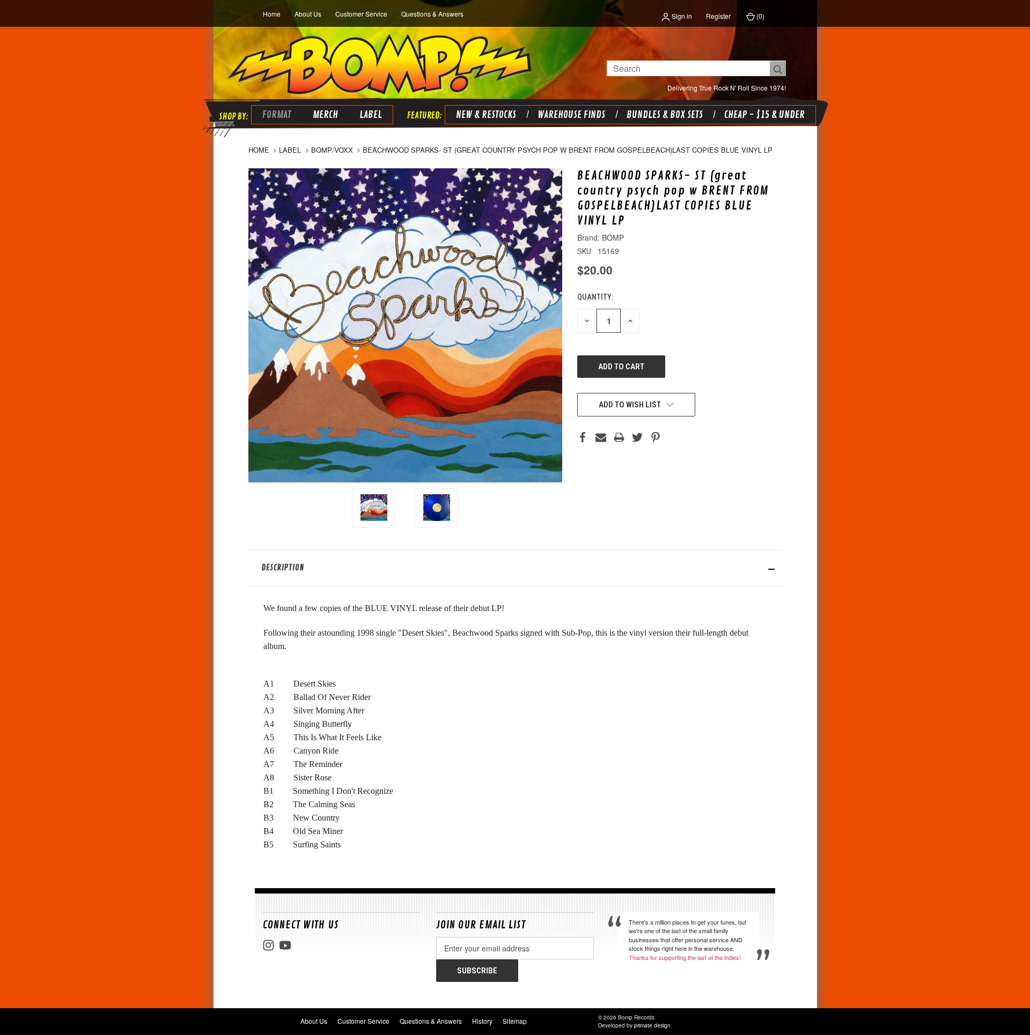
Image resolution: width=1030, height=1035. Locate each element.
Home (272, 13)
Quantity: (595, 297)
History (482, 1020)
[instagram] (268, 945)
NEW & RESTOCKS (486, 115)
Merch (325, 115)
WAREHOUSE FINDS (571, 115)
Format (276, 115)
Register (718, 15)
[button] (515, 568)
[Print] (619, 437)
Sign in (681, 15)
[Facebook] (582, 437)
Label (370, 115)
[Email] (600, 437)
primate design (652, 1025)
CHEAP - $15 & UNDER (764, 115)
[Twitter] (637, 437)
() (759, 15)
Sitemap (515, 1020)
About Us (308, 13)
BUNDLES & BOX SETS (665, 115)
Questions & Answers (432, 13)
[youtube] (285, 945)
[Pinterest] (655, 437)
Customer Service (361, 13)
